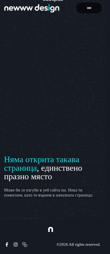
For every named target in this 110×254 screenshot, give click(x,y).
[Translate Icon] (25, 244)
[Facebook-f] (7, 244)
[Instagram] (16, 244)
